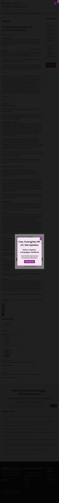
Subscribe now (29, 261)
